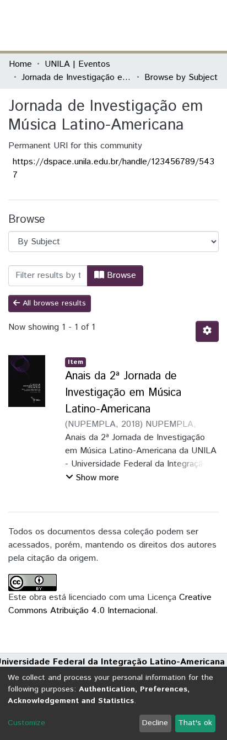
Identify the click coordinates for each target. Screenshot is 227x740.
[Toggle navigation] (211, 25)
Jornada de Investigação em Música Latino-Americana (76, 77)
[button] (154, 25)
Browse (120, 275)
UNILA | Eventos (77, 64)
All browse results (53, 303)
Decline (155, 722)
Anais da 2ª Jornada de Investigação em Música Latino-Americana (123, 392)
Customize (26, 722)
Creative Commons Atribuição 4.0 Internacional (110, 604)
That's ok (195, 722)
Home (20, 64)
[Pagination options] (207, 331)
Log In (177, 25)
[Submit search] (138, 25)
